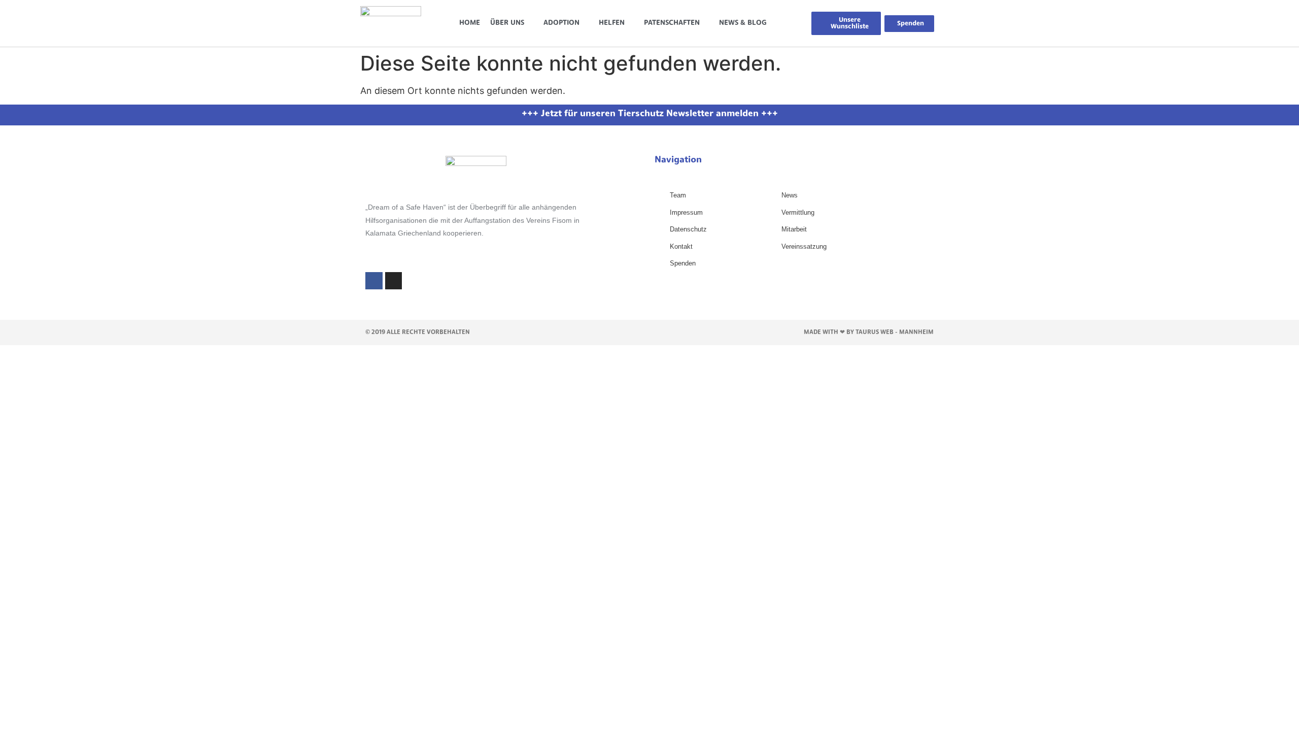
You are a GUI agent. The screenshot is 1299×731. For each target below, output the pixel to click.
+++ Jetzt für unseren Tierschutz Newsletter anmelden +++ (650, 114)
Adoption (561, 23)
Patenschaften (672, 23)
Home (469, 23)
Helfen (612, 23)
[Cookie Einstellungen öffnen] (22, 717)
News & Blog (743, 23)
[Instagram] (393, 280)
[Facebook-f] (374, 280)
